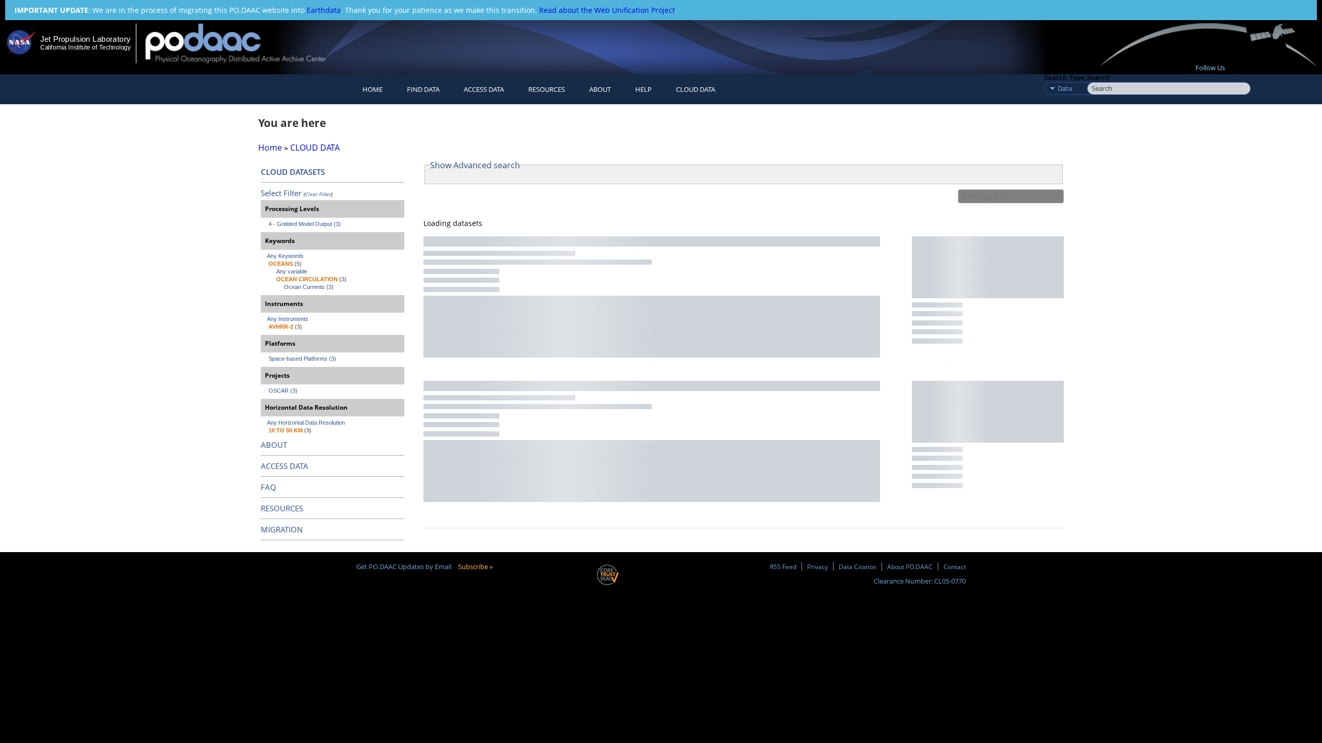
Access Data (484, 89)
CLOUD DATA (695, 89)
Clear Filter (318, 194)
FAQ (268, 487)
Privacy (817, 566)
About (600, 89)
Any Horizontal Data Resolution (306, 422)
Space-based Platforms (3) (302, 359)
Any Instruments (287, 319)
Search (1098, 77)
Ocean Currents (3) (309, 287)
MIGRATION (282, 529)
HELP (643, 89)
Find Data (423, 89)
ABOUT (274, 445)
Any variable (291, 271)
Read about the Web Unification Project (607, 10)
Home (373, 89)
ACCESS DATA (284, 466)
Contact (954, 566)
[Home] (244, 43)
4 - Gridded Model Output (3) (305, 224)
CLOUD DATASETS (293, 172)
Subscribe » (475, 566)
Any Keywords (285, 256)
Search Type (1064, 77)
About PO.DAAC (910, 566)
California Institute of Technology (85, 47)
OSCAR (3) (283, 390)
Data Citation (857, 566)
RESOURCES (546, 89)
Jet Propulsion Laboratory (85, 39)
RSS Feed (783, 566)
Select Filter (281, 193)
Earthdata (324, 10)
